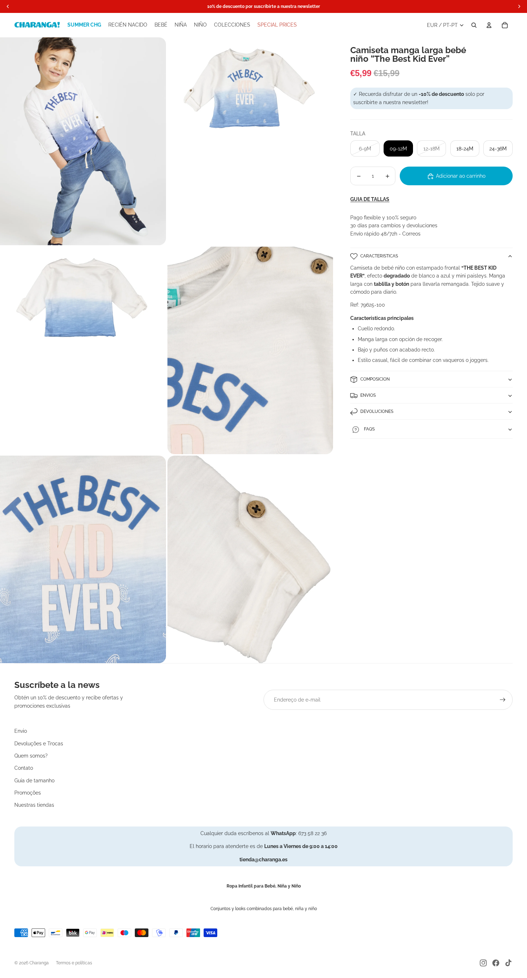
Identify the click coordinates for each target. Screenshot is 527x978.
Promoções (27, 793)
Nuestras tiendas (34, 805)
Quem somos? (31, 756)
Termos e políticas (74, 962)
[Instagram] (483, 963)
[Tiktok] (508, 963)
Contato (23, 768)
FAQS (369, 429)
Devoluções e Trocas (38, 743)
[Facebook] (496, 963)
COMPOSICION (375, 379)
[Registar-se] (502, 700)
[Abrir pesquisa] (474, 25)
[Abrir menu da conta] (489, 25)
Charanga (39, 962)
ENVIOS (368, 395)
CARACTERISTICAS (379, 256)
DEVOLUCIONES (376, 411)
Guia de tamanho (34, 780)
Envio (20, 731)
